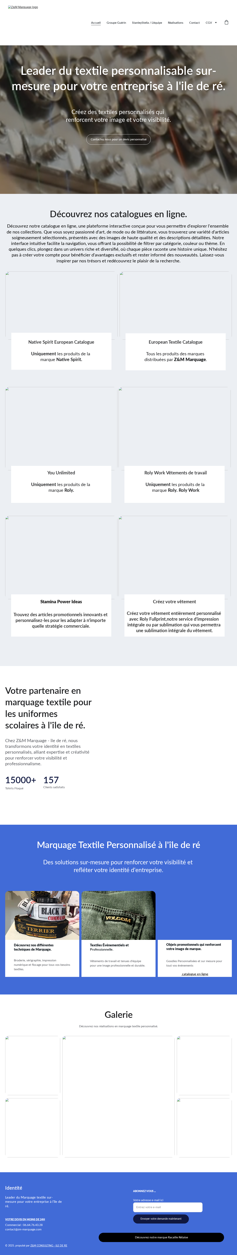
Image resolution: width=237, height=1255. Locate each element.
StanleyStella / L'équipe (147, 22)
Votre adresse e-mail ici (148, 1200)
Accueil (96, 22)
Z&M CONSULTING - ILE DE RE (48, 1245)
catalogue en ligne (194, 974)
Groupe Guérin (116, 22)
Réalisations (175, 22)
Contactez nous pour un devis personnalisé (118, 139)
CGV (209, 22)
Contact (194, 22)
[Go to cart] (226, 23)
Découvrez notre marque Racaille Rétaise (161, 1237)
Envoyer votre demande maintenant (161, 1219)
